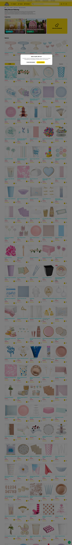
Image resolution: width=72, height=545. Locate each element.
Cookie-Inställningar (31, 62)
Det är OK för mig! (40, 62)
